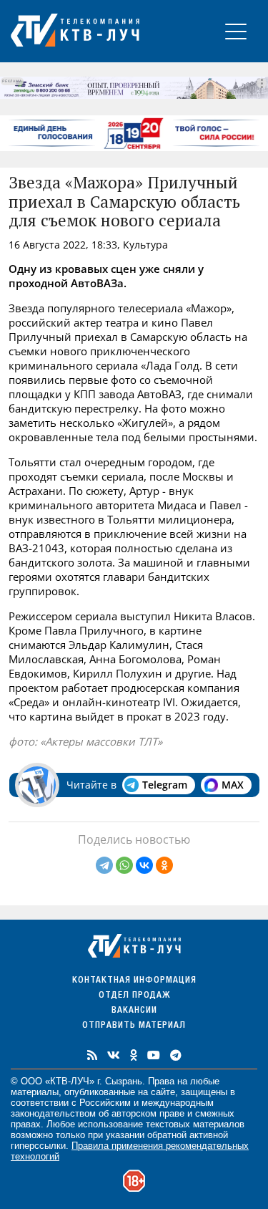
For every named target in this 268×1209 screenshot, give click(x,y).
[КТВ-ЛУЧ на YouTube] (153, 1055)
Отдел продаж (134, 996)
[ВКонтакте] (144, 865)
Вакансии (134, 1011)
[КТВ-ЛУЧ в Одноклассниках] (133, 1055)
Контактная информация (134, 981)
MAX (233, 784)
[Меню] (235, 31)
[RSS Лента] (92, 1055)
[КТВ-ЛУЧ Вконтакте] (113, 1055)
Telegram (164, 784)
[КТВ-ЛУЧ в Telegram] (176, 1055)
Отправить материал (134, 1026)
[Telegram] (104, 865)
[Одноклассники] (164, 865)
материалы (35, 1092)
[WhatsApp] (124, 865)
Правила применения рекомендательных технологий (130, 1151)
